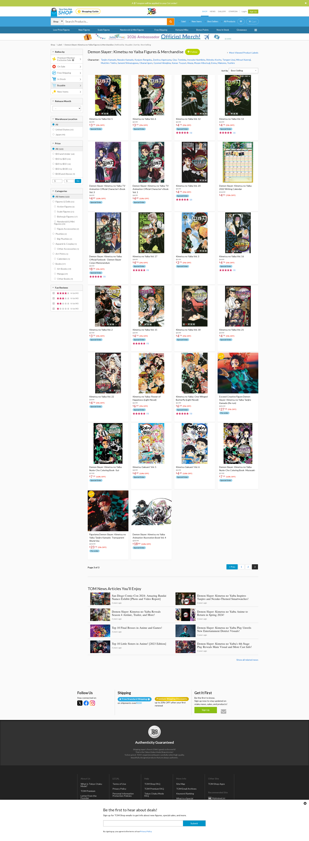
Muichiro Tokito (109, 63)
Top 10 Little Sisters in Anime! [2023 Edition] (139, 643)
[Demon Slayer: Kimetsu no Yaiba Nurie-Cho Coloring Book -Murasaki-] (238, 443)
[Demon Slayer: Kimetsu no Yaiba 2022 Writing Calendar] (238, 162)
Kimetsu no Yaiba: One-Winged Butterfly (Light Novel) (192, 398)
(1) (191, 133)
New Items (197, 21)
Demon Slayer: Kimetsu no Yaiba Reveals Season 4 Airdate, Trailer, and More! (136, 613)
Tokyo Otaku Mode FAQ (154, 794)
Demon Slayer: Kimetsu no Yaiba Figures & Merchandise (135, 51)
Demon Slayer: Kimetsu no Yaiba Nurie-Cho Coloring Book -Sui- (105, 469)
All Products (229, 21)
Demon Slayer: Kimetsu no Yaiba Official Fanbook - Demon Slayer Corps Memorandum (105, 259)
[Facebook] (86, 703)
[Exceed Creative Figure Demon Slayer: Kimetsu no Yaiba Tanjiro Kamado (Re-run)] (238, 373)
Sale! (183, 21)
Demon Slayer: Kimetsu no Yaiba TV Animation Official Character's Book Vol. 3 (107, 189)
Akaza (190, 63)
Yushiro (231, 63)
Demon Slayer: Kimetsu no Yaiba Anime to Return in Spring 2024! (222, 613)
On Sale (61, 66)
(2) (191, 199)
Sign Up (253, 11)
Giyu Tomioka (179, 59)
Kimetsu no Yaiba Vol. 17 (145, 256)
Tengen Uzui (228, 59)
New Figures (84, 30)
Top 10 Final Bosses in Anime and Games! (137, 628)
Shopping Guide (90, 11)
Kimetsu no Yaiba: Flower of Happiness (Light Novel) (146, 398)
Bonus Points (202, 30)
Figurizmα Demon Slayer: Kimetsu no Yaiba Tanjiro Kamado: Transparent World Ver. (107, 537)
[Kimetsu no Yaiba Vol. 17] (151, 232)
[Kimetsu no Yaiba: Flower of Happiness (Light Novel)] (151, 373)
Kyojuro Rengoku (143, 59)
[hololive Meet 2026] (154, 36)
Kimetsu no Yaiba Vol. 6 (144, 118)
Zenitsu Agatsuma (162, 59)
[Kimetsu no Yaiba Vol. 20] (194, 162)
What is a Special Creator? (184, 799)
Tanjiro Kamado (108, 59)
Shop (204, 11)
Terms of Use (119, 783)
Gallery (222, 11)
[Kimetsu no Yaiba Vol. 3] (194, 232)
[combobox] (115, 21)
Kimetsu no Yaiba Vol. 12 (188, 118)
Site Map (180, 783)
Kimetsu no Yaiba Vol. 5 (101, 118)
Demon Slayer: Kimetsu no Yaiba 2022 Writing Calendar (235, 187)
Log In (244, 11)
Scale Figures (104, 30)
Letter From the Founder (89, 796)
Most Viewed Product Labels (243, 52)
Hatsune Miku (181, 30)
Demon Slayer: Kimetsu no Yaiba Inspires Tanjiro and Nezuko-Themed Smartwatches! (222, 597)
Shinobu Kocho (213, 59)
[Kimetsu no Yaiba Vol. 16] (238, 232)
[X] (79, 703)
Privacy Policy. (146, 831)
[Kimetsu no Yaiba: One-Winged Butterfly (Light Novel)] (194, 373)
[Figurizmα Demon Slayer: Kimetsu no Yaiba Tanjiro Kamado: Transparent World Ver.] (108, 510)
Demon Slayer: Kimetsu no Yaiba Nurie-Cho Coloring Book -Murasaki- (237, 469)
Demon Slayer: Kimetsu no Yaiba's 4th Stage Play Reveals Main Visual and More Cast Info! (224, 645)
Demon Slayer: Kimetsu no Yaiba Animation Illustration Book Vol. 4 (149, 536)
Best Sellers (212, 21)
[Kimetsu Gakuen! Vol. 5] (151, 443)
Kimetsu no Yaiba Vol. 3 (187, 256)
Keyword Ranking (185, 793)
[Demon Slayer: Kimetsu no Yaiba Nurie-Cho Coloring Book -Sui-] (108, 443)
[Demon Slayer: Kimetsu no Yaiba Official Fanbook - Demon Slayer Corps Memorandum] (108, 232)
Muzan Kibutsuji (202, 63)
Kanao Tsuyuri (179, 63)
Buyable (61, 85)
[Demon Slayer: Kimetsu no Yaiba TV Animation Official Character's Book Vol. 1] (151, 162)
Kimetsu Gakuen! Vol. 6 (188, 467)
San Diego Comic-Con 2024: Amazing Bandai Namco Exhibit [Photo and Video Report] (139, 597)
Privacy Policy (119, 788)
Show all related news (247, 659)
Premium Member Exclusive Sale (66, 58)
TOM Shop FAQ (152, 783)
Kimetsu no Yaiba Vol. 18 (188, 329)
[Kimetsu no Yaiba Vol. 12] (194, 95)
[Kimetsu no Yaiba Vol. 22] (108, 373)
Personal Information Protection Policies (123, 794)
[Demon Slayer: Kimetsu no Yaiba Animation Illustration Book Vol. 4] (151, 510)
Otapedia (233, 11)
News (212, 11)
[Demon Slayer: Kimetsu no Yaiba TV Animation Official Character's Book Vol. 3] (108, 162)
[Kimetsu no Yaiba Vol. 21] (238, 306)
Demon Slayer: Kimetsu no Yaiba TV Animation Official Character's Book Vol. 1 (151, 189)
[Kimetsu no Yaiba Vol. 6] (151, 95)
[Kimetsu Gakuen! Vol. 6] (194, 443)
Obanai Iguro (146, 63)
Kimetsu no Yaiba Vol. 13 (231, 118)
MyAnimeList (218, 798)
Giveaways (242, 30)
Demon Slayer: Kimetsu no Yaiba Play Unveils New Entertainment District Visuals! (224, 629)
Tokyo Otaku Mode (152, 11)
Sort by (224, 70)
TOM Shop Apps (216, 783)
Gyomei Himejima (162, 63)
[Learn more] (72, 60)
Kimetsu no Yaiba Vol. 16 (231, 256)
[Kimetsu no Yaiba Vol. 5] (108, 95)
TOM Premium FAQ (154, 788)
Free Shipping (160, 30)
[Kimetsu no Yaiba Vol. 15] (151, 306)
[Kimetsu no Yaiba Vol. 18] (194, 306)
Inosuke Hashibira (196, 59)
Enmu (214, 63)
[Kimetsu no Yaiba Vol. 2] (108, 306)
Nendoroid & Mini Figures (132, 30)
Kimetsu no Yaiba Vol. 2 (101, 329)
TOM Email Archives (186, 788)
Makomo (222, 63)
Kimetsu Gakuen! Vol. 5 (144, 467)
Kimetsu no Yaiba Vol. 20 (188, 185)
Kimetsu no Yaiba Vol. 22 (101, 396)
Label (59, 45)
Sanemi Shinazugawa (128, 63)
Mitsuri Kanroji (243, 59)
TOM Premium (88, 791)
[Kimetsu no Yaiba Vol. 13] (238, 95)
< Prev (232, 566)
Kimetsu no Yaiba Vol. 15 (145, 329)
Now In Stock (223, 30)
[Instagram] (92, 703)
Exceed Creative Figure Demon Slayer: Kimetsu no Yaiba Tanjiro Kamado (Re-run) (235, 399)
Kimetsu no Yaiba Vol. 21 (231, 329)
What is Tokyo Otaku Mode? (91, 784)
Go (78, 181)
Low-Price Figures (61, 30)
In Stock (61, 79)
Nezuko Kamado (125, 59)
